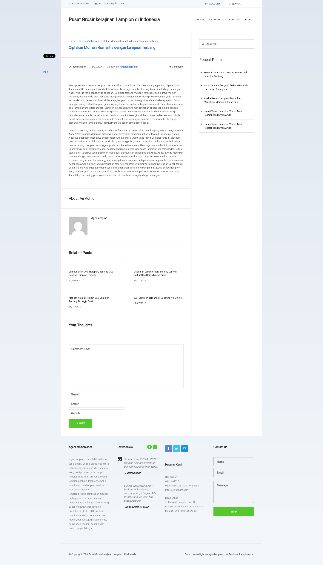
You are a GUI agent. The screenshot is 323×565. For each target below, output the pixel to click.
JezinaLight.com (201, 554)
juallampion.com (219, 554)
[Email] (184, 448)
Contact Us (232, 19)
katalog (214, 19)
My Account (212, 3)
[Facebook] (168, 448)
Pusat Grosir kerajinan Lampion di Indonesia (114, 19)
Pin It (45, 72)
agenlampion (79, 66)
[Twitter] (176, 448)
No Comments (176, 66)
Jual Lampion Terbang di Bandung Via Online (158, 297)
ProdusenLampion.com (241, 554)
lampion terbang (88, 41)
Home (200, 19)
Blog (248, 19)
